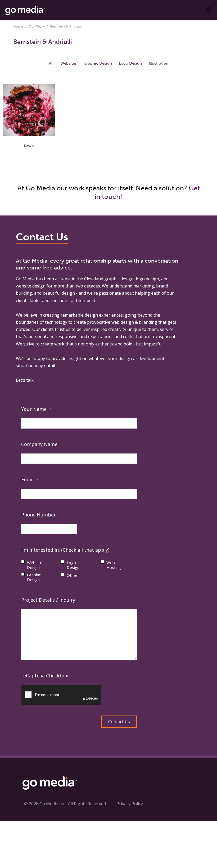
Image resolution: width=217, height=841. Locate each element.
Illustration (158, 63)
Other (72, 575)
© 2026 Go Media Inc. (45, 804)
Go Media (25, 279)
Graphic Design (98, 63)
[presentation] (61, 695)
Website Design (34, 565)
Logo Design (130, 63)
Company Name (39, 444)
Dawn (29, 146)
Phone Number (38, 514)
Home (18, 26)
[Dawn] (29, 110)
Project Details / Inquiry (48, 600)
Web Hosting (113, 565)
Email (29, 479)
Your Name (36, 409)
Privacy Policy (129, 804)
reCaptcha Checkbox (44, 675)
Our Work (36, 26)
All (51, 63)
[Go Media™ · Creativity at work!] (25, 10)
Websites (68, 63)
